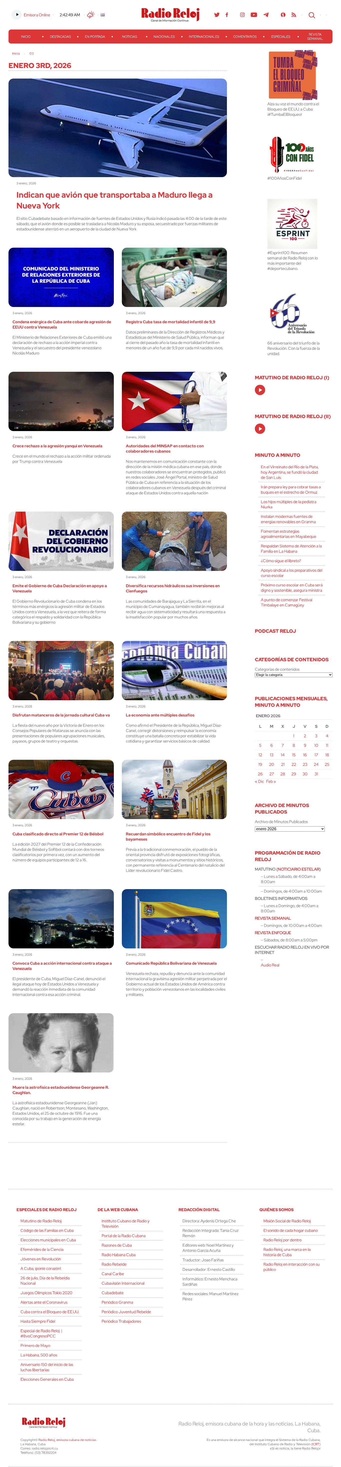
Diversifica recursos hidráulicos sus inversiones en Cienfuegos (173, 588)
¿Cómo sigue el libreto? (281, 560)
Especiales (280, 37)
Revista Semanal (315, 36)
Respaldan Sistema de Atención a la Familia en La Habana (291, 548)
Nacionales (164, 37)
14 (283, 755)
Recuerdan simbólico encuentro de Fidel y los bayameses (168, 836)
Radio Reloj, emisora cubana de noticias (67, 1440)
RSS (294, 15)
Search (311, 15)
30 (305, 774)
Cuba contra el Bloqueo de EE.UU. (49, 1311)
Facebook (227, 15)
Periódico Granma (117, 1302)
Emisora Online (37, 15)
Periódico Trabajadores (121, 1321)
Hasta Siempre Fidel (37, 1321)
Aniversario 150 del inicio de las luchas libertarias (46, 1367)
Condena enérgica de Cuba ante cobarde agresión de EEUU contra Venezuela (61, 324)
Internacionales (204, 37)
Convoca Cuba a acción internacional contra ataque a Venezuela (62, 966)
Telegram (266, 15)
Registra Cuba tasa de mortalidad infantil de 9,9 (170, 321)
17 (316, 755)
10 (316, 745)
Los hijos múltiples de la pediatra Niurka (288, 504)
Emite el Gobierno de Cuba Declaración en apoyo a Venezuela (59, 588)
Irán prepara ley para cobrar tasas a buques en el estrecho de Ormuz (291, 489)
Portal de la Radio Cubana (124, 1235)
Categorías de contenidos (277, 669)
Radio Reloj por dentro (282, 1240)
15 (294, 755)
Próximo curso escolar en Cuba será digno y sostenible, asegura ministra (292, 587)
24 (316, 764)
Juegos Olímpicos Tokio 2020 (46, 1292)
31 (316, 774)
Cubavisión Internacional (123, 1283)
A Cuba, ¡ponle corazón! (40, 1268)
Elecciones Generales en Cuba (47, 1379)
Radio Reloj (170, 15)
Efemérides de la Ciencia (41, 1249)
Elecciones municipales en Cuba (48, 1240)
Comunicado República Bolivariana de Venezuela (171, 963)
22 (294, 764)
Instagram (242, 15)
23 (305, 764)
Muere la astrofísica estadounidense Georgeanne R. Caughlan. (60, 1090)
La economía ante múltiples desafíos (160, 715)
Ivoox (283, 15)
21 (283, 764)
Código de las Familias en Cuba (47, 1230)
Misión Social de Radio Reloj (287, 1221)
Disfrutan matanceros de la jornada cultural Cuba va (61, 715)
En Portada (95, 37)
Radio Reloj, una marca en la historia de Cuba (287, 1252)
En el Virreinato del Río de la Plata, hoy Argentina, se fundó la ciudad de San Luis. (290, 472)
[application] (260, 390)
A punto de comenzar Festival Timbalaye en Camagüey (286, 602)
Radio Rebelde (114, 1264)
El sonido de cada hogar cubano (290, 1230)
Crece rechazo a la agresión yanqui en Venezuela (57, 446)
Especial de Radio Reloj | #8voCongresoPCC (41, 1333)
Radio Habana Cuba (119, 1254)
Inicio (26, 37)
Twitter (217, 15)
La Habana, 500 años (38, 1355)
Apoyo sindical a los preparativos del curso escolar (291, 573)
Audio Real (270, 965)
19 (260, 764)
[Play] (260, 390)
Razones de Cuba (117, 1245)
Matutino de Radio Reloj (40, 1221)
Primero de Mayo (35, 1345)
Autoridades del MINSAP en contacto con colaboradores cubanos (165, 448)
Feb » (271, 781)
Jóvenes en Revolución (40, 1259)
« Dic (259, 781)
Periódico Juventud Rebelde (126, 1311)
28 (282, 774)
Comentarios (245, 37)
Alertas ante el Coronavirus (43, 1302)
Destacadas (60, 37)
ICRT (315, 1444)
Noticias (129, 37)
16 (305, 755)
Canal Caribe (113, 1273)
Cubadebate (113, 1292)
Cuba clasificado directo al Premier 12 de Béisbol (57, 834)
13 (271, 755)
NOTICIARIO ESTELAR (298, 869)
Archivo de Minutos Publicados (281, 821)
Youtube (254, 15)
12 (260, 755)
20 (271, 764)
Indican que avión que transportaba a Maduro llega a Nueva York (114, 200)
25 (327, 764)
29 (293, 774)
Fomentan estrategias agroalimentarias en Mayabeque (288, 534)
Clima (91, 15)
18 (327, 755)
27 (271, 774)
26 (260, 774)
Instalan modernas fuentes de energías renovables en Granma (288, 519)
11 (327, 745)
